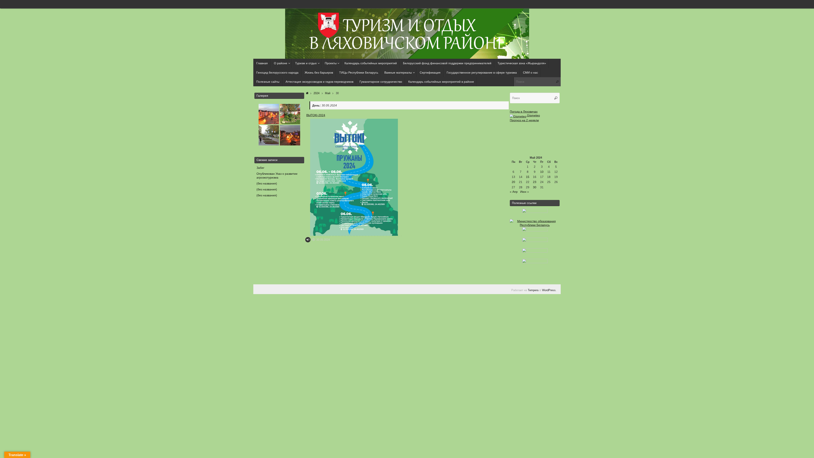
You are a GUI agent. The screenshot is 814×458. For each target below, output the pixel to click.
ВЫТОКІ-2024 (315, 115)
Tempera (533, 290)
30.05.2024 (323, 239)
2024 (316, 93)
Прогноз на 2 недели (524, 120)
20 (513, 182)
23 (534, 182)
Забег (260, 167)
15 (527, 177)
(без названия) (266, 183)
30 (534, 187)
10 (542, 171)
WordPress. (549, 290)
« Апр (514, 191)
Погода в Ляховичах (524, 111)
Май (327, 93)
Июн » (524, 191)
